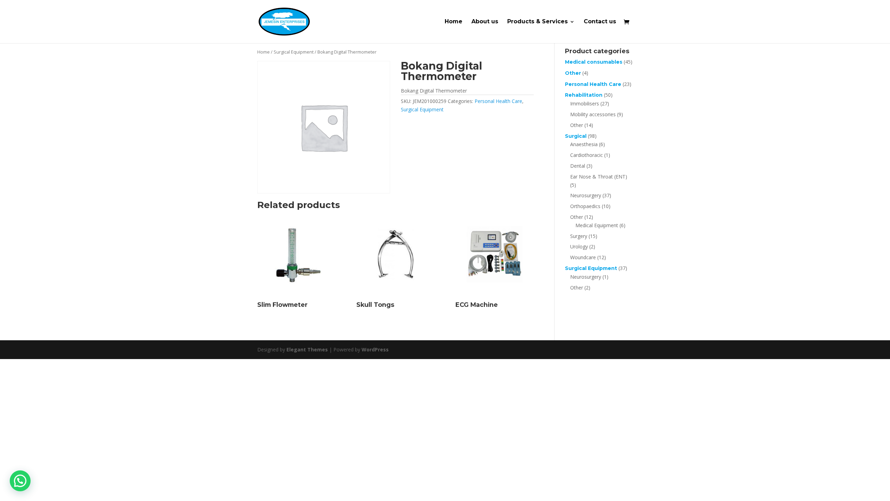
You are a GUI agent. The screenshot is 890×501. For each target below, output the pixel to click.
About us (484, 22)
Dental (577, 165)
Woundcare (583, 257)
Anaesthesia (584, 144)
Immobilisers (584, 103)
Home (453, 22)
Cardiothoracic (586, 155)
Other (573, 73)
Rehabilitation (583, 95)
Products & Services (537, 22)
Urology (579, 246)
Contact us (600, 22)
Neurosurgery (585, 195)
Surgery (578, 236)
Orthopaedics (585, 206)
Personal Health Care (498, 101)
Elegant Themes (307, 349)
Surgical (575, 136)
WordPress (375, 349)
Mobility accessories (593, 114)
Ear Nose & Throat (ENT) (598, 176)
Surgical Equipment (294, 52)
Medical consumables (593, 62)
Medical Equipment (596, 225)
